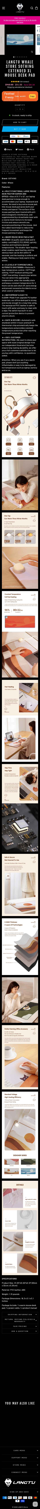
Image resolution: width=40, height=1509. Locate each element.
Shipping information (20, 1314)
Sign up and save (19, 1492)
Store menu (19, 1465)
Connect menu (19, 1472)
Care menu (19, 1450)
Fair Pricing (20, 1326)
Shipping (10, 87)
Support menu (19, 1458)
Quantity (20, 105)
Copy (32, 96)
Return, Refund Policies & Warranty (20, 1320)
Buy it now (20, 129)
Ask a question (20, 1331)
